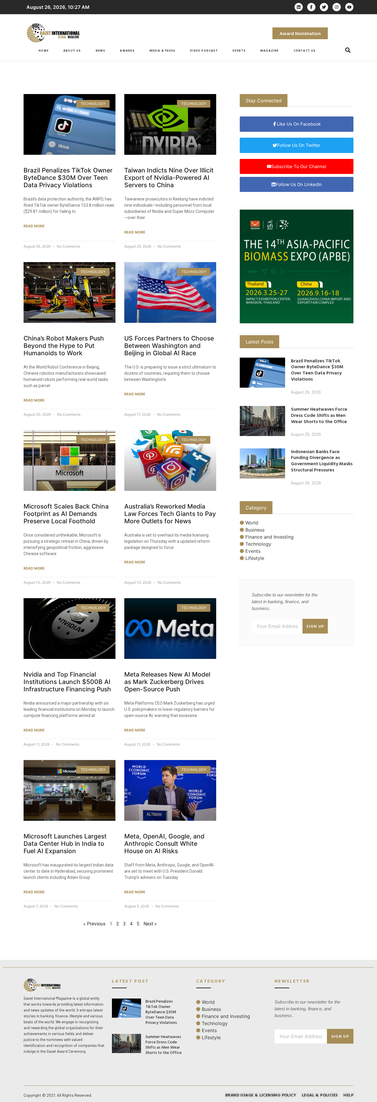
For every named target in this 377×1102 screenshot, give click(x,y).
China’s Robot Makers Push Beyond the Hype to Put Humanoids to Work (64, 346)
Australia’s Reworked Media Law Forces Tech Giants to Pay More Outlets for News (170, 514)
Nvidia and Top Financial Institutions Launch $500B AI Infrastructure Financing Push (67, 682)
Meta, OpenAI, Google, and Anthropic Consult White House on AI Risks (164, 844)
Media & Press (163, 50)
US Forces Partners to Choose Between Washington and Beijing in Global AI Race (169, 346)
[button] (348, 50)
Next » (150, 924)
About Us (72, 50)
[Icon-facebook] (311, 7)
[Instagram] (337, 7)
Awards (127, 50)
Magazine (269, 50)
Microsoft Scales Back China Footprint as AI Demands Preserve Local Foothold (66, 514)
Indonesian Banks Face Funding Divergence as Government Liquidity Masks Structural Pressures (322, 460)
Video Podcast (204, 50)
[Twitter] (324, 7)
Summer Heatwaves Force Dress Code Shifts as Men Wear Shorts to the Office (319, 415)
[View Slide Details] (296, 266)
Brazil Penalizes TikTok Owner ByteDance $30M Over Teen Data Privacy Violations (68, 178)
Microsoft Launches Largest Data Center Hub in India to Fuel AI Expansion (65, 844)
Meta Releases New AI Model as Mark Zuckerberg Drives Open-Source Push (167, 682)
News (100, 50)
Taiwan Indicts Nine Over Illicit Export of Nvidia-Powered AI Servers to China (169, 178)
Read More (34, 226)
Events (239, 50)
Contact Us (305, 50)
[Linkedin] (299, 7)
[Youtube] (349, 7)
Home (44, 50)
